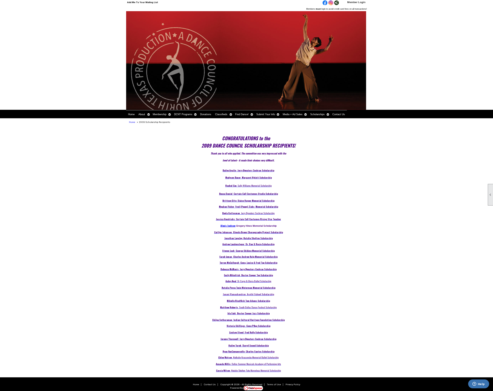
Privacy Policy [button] (293, 384)
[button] (144, 114)
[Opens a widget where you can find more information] (478, 384)
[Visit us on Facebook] (325, 3)
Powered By (236, 388)
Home (131, 114)
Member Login (356, 2)
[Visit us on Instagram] (330, 3)
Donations (205, 114)
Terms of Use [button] (274, 384)
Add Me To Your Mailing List (142, 2)
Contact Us (338, 114)
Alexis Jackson (228, 225)
